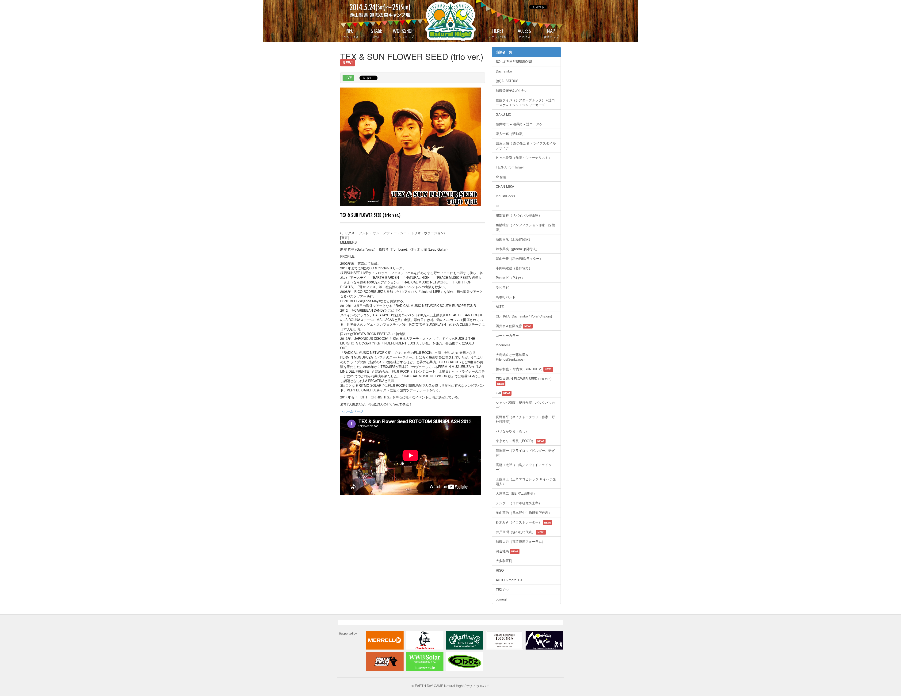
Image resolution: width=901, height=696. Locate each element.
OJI (503, 392)
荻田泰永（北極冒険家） (514, 239)
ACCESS (524, 33)
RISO (500, 570)
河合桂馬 (507, 551)
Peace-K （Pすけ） (510, 277)
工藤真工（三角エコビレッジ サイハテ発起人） (526, 481)
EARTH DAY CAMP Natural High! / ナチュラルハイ (446, 21)
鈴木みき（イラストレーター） (523, 522)
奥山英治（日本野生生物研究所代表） (524, 512)
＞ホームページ (351, 411)
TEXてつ (502, 589)
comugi (501, 599)
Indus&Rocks (505, 196)
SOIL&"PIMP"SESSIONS (514, 61)
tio (497, 205)
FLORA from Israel (509, 167)
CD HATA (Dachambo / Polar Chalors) (525, 316)
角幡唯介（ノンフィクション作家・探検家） (525, 227)
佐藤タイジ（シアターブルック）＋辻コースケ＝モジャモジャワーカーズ (525, 102)
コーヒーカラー (507, 335)
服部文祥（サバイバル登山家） (519, 215)
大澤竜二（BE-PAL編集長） (516, 493)
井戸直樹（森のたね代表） (520, 531)
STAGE (376, 33)
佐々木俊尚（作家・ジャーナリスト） (524, 157)
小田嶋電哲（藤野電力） (514, 268)
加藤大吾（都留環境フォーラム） (520, 541)
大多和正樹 (504, 560)
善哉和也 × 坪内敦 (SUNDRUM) (524, 369)
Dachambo (504, 71)
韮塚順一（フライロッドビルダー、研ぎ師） (525, 452)
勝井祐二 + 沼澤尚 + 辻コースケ (519, 124)
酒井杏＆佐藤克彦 (513, 325)
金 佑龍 (501, 176)
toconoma (503, 345)
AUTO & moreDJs (509, 579)
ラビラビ (502, 287)
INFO (349, 33)
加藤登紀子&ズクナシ (511, 90)
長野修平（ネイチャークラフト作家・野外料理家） (525, 419)
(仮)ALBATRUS (507, 80)
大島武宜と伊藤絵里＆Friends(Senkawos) (512, 357)
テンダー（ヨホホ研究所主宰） (519, 503)
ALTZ (500, 306)
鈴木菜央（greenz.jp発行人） (517, 248)
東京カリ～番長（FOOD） (520, 440)
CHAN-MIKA (505, 186)
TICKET (497, 33)
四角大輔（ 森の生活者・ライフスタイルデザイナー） (526, 145)
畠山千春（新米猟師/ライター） (519, 258)
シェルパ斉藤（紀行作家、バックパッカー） (525, 404)
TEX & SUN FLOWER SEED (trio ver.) (524, 380)
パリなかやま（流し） (512, 431)
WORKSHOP (403, 33)
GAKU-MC (503, 114)
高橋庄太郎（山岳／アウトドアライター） (524, 467)
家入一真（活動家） (510, 133)
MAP (551, 33)
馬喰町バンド (505, 296)
